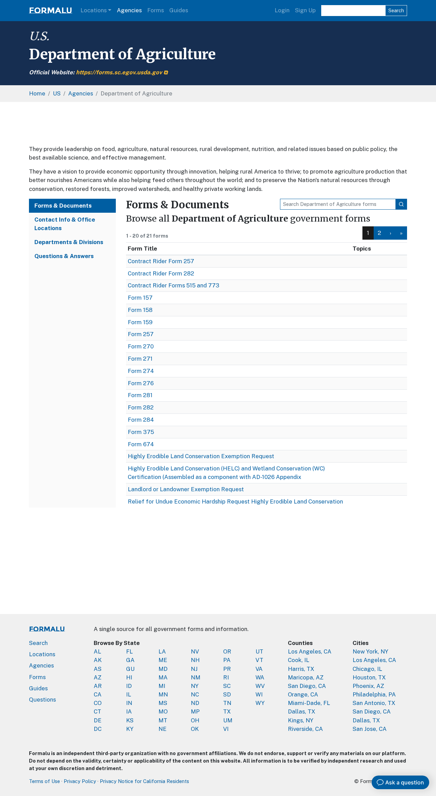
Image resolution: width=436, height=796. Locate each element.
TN (227, 703)
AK (98, 660)
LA (162, 651)
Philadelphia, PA (374, 694)
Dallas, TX (301, 711)
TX (227, 711)
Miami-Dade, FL (309, 703)
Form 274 (141, 370)
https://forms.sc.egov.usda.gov (119, 72)
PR (227, 668)
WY (260, 703)
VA (259, 668)
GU (130, 668)
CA (98, 694)
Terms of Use (44, 781)
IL (128, 694)
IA (129, 711)
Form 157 (140, 297)
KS (130, 720)
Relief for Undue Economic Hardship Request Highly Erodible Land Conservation (235, 501)
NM (195, 677)
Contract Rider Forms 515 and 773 (173, 285)
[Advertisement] (218, 123)
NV (195, 651)
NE (162, 728)
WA (259, 677)
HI (129, 677)
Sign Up (305, 10)
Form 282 (141, 407)
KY (130, 728)
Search (396, 10)
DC (98, 728)
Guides (178, 10)
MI (161, 685)
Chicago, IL (367, 668)
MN (163, 694)
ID (129, 685)
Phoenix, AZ (368, 685)
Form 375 (141, 432)
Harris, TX (301, 668)
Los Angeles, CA (309, 651)
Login (282, 10)
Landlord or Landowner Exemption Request (186, 489)
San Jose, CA (370, 728)
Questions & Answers (64, 256)
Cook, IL (298, 660)
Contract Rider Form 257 (161, 261)
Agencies (129, 10)
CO (98, 703)
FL (129, 651)
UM (227, 720)
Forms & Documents (63, 205)
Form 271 (140, 358)
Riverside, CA (305, 728)
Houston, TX (369, 677)
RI (226, 677)
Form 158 (140, 309)
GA (130, 660)
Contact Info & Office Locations (64, 223)
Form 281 (140, 395)
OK (195, 728)
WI (259, 694)
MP (195, 711)
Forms (155, 10)
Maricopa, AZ (306, 677)
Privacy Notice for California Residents (144, 781)
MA (163, 677)
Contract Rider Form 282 (161, 273)
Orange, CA (303, 694)
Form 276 (141, 383)
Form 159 (140, 322)
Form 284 (141, 419)
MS (162, 703)
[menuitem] (380, 233)
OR (227, 651)
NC (195, 694)
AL (97, 651)
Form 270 (141, 346)
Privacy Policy (80, 781)
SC (227, 685)
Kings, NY (300, 720)
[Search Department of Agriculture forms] (401, 204)
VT (259, 660)
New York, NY (370, 651)
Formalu (50, 10)
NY (195, 685)
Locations (93, 10)
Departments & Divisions (68, 242)
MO (163, 711)
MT (162, 720)
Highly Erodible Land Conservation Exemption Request (201, 456)
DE (98, 720)
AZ (98, 677)
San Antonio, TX (374, 703)
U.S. (39, 36)
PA (227, 660)
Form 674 (141, 444)
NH (195, 660)
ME (162, 660)
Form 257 (141, 334)
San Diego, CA (307, 685)
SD (227, 694)
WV (260, 685)
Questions (42, 699)
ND (195, 703)
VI (226, 728)
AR (98, 685)
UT (259, 651)
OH (195, 720)
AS (98, 668)
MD (163, 668)
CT (97, 711)
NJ (194, 668)
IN (129, 703)
